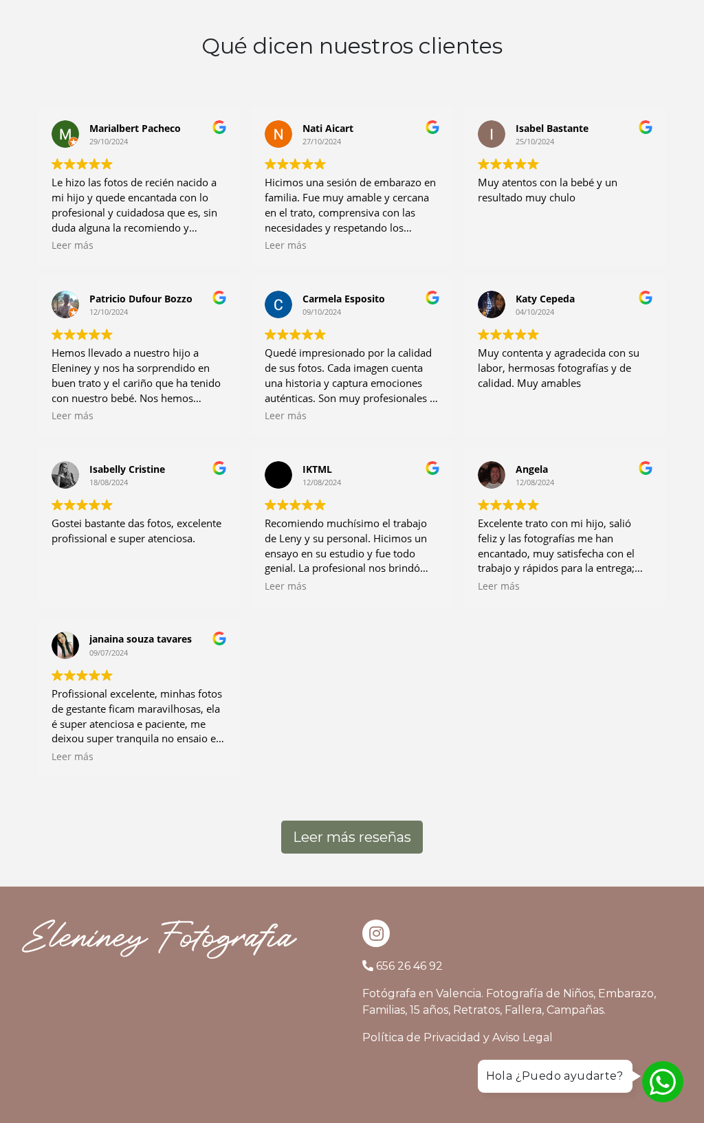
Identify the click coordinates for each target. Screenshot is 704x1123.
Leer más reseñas (352, 837)
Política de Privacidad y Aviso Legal (457, 1037)
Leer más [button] (73, 245)
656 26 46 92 (409, 965)
